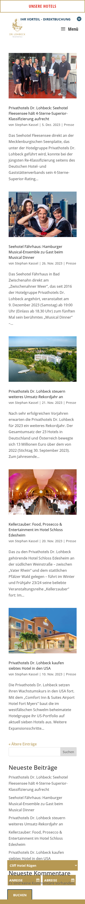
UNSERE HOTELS (42, 6)
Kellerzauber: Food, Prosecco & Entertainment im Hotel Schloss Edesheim (36, 530)
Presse (69, 124)
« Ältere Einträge (23, 744)
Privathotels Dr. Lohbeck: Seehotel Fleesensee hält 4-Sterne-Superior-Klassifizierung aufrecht (38, 113)
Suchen (68, 752)
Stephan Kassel (26, 124)
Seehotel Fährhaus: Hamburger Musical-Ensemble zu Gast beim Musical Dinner (36, 252)
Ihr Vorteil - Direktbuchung (45, 19)
